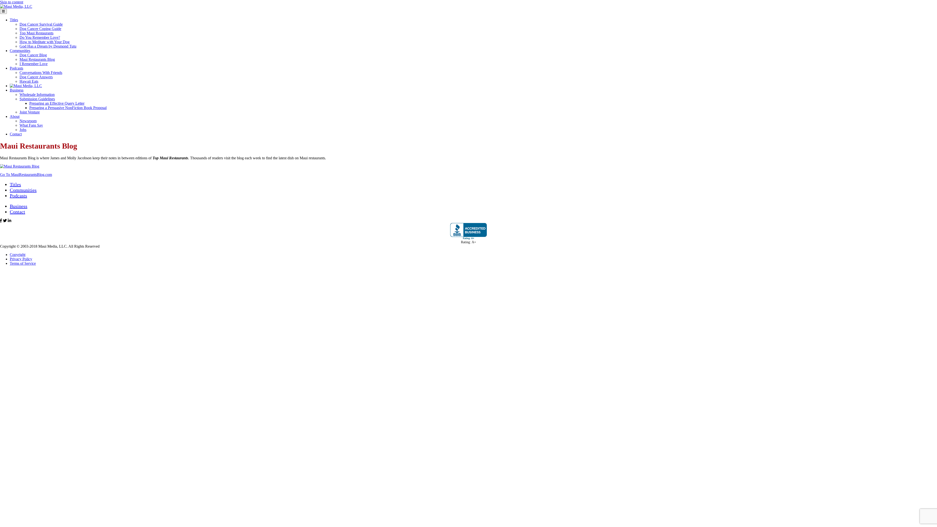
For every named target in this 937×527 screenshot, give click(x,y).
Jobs (23, 130)
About (15, 116)
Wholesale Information (37, 94)
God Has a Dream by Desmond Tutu (48, 46)
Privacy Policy (21, 259)
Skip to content (11, 2)
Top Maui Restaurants (36, 33)
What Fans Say (31, 125)
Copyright (17, 255)
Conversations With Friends (41, 73)
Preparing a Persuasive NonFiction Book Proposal (68, 108)
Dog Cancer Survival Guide (41, 24)
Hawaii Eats (29, 81)
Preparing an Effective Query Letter (56, 103)
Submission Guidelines (37, 99)
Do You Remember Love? (40, 37)
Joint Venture (30, 112)
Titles (14, 20)
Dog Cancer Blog (33, 55)
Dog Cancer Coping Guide (40, 29)
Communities (20, 51)
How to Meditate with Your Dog (45, 42)
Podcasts (16, 68)
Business (16, 90)
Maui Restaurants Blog (37, 59)
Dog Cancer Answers (36, 77)
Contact (16, 134)
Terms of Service (23, 263)
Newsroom (28, 121)
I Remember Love (34, 64)
